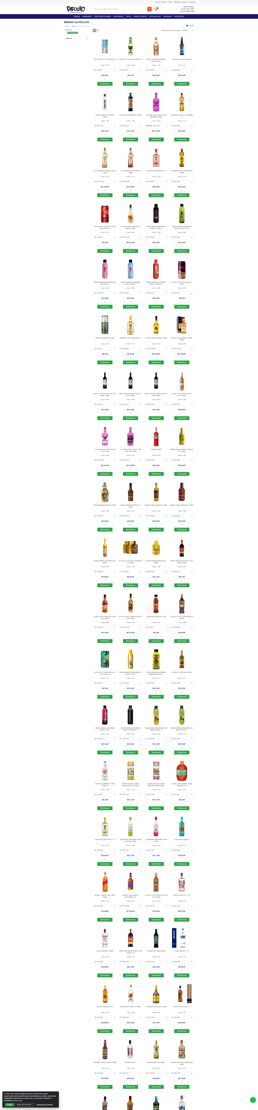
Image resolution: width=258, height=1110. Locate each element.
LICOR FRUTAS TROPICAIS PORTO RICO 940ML (105, 617)
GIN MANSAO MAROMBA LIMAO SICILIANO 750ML (130, 840)
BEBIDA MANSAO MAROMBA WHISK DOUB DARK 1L (130, 729)
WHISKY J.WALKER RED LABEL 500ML (105, 896)
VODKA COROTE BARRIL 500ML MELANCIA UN (181, 785)
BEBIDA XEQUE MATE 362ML (105, 338)
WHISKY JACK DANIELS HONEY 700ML (181, 339)
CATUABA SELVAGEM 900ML (156, 951)
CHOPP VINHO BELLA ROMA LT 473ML (181, 283)
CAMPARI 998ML (156, 449)
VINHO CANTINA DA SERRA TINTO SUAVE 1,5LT (130, 952)
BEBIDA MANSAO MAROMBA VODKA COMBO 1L (130, 283)
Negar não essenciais (24, 1104)
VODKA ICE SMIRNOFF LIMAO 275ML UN (105, 785)
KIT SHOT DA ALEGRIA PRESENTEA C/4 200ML (130, 562)
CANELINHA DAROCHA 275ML (156, 617)
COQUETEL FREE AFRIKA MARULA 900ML (181, 617)
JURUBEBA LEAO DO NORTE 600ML (105, 1062)
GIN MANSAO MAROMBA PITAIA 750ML (156, 840)
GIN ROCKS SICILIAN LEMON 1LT (130, 338)
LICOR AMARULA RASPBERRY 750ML (130, 172)
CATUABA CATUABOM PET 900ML (130, 115)
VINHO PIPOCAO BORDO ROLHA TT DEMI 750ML (156, 395)
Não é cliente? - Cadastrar (186, 2)
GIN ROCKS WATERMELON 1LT (156, 171)
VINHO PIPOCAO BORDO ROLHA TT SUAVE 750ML (105, 395)
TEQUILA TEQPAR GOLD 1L (105, 1007)
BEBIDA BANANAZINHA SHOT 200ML (156, 562)
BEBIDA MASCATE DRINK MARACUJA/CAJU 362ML (130, 785)
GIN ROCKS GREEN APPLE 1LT (105, 839)
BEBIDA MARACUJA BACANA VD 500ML (105, 562)
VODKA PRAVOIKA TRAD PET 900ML (105, 116)
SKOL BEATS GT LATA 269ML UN (105, 59)
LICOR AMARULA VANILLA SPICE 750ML (105, 172)
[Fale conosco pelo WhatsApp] (253, 1100)
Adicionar (106, 84)
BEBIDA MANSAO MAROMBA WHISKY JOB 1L (104, 729)
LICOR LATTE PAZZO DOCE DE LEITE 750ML (182, 395)
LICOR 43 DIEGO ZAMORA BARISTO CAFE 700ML (130, 617)
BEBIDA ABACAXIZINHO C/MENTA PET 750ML (181, 450)
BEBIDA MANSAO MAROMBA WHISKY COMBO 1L (156, 227)
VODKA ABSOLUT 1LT (182, 951)
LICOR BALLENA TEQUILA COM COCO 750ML (105, 450)
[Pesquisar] (149, 9)
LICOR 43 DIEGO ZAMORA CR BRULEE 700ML (130, 227)
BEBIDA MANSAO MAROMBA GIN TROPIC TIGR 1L (130, 673)
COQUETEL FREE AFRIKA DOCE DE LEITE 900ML (156, 896)
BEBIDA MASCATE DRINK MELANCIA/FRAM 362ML (156, 785)
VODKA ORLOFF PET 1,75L (182, 895)
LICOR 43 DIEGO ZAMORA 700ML (156, 338)
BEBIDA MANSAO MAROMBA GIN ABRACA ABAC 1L (156, 729)
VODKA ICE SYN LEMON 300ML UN (130, 59)
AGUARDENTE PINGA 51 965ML (130, 1007)
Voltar (191, 26)
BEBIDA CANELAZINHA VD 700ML (156, 505)
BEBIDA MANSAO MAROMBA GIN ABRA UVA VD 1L (182, 729)
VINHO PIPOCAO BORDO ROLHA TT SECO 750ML (130, 395)
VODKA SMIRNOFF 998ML (104, 951)
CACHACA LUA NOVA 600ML (181, 59)
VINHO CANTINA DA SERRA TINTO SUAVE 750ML (181, 562)
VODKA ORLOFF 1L (130, 1062)
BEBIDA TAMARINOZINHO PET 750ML (130, 506)
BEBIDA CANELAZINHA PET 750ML (181, 505)
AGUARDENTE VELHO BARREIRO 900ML (182, 172)
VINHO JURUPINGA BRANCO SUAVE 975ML (156, 60)
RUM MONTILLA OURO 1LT (182, 1007)
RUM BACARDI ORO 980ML (156, 1062)
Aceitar (9, 1104)
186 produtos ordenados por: (171, 30)
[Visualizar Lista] (98, 30)
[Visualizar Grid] (94, 30)
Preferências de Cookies (44, 1104)
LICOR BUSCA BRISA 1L (182, 839)
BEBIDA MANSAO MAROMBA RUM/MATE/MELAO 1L (156, 673)
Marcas (69, 38)
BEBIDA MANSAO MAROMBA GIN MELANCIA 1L (105, 283)
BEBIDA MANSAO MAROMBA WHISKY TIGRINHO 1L (156, 283)
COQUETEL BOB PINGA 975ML (182, 672)
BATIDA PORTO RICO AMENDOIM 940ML (182, 1063)
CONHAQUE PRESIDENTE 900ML (156, 1007)
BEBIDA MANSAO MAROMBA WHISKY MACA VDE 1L (181, 227)
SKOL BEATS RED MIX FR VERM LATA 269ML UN (105, 227)
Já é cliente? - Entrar (165, 2)
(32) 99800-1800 (188, 11)
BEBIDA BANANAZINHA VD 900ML (105, 505)
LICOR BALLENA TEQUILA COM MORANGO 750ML (156, 116)
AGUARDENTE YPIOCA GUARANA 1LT (182, 116)
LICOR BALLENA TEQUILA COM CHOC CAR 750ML (130, 450)
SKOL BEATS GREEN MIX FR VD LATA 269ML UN (105, 673)
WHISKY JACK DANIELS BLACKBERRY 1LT (130, 896)
